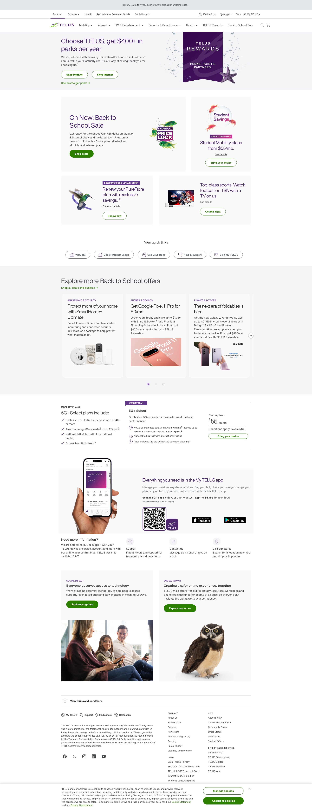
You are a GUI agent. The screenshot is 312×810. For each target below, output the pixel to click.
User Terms (214, 736)
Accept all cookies (223, 800)
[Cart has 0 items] (268, 25)
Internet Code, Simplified (181, 776)
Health (87, 14)
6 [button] (118, 428)
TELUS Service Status (219, 722)
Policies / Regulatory (179, 736)
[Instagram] (85, 756)
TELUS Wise (214, 771)
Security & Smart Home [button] (163, 25)
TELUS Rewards (212, 25)
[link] (74, 74)
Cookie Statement (181, 801)
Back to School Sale (240, 25)
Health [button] (190, 25)
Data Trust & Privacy (179, 761)
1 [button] (77, 64)
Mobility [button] (84, 25)
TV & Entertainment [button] (128, 25)
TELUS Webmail (216, 766)
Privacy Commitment (82, 805)
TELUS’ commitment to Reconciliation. (81, 746)
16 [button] (144, 324)
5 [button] (100, 428)
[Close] (250, 788)
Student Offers (216, 741)
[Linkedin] (95, 756)
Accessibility (215, 717)
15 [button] (156, 320)
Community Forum (217, 727)
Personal (57, 14)
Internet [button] (102, 25)
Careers (172, 727)
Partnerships (174, 722)
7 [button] (190, 440)
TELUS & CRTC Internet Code (183, 771)
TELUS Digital (215, 761)
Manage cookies (223, 790)
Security (172, 741)
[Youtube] (105, 756)
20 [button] (94, 442)
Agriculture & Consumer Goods (113, 14)
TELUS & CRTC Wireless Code (184, 766)
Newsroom (173, 731)
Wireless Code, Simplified (181, 780)
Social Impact (142, 14)
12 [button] (119, 199)
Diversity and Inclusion (180, 750)
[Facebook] (66, 756)
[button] (262, 25)
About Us (172, 717)
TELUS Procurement (218, 757)
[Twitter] (76, 756)
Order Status (214, 731)
